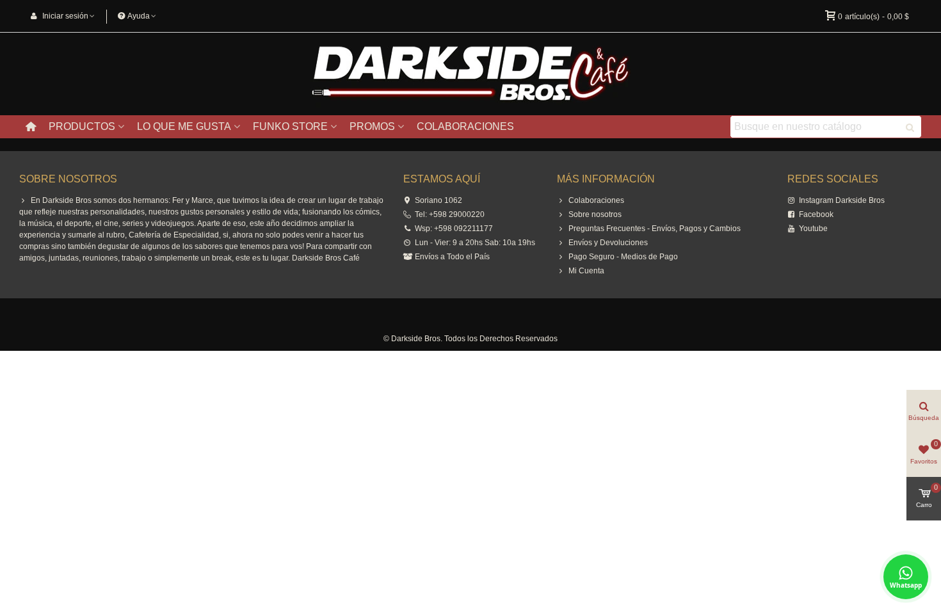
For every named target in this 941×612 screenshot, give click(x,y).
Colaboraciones (465, 126)
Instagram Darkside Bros (842, 200)
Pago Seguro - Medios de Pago (623, 256)
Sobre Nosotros (68, 178)
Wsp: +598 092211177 (454, 228)
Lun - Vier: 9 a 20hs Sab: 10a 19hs (475, 242)
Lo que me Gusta (184, 126)
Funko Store (290, 126)
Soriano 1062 (438, 200)
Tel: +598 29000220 (450, 214)
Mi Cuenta (586, 270)
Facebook (816, 214)
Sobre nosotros (595, 214)
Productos (82, 126)
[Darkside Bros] (470, 74)
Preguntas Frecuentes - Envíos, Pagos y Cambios (654, 228)
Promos (372, 126)
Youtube (813, 228)
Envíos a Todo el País (452, 256)
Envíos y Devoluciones (608, 242)
